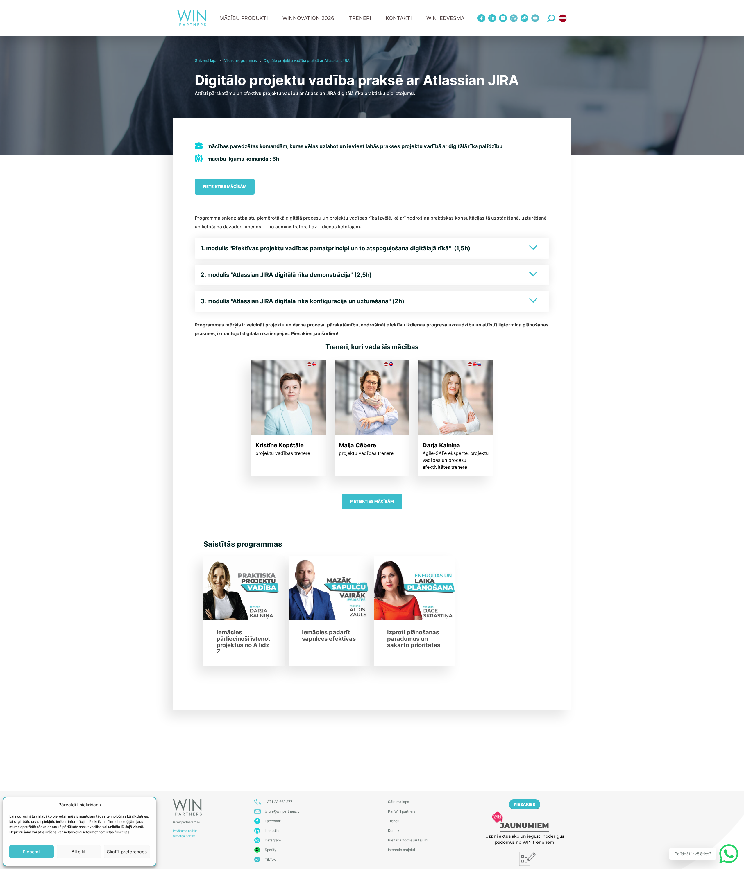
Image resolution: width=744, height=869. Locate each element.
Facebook (273, 821)
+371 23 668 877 (278, 802)
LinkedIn (272, 830)
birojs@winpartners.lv (282, 811)
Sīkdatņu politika (184, 836)
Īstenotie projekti (401, 850)
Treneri (393, 821)
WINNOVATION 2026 (308, 18)
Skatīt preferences (127, 851)
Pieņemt (31, 851)
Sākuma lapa (398, 802)
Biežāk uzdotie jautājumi (408, 840)
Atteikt (78, 851)
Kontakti (399, 18)
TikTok (270, 859)
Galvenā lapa (206, 60)
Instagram (273, 840)
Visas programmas (240, 60)
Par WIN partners (401, 811)
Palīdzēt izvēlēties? (693, 853)
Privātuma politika (185, 830)
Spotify (270, 850)
